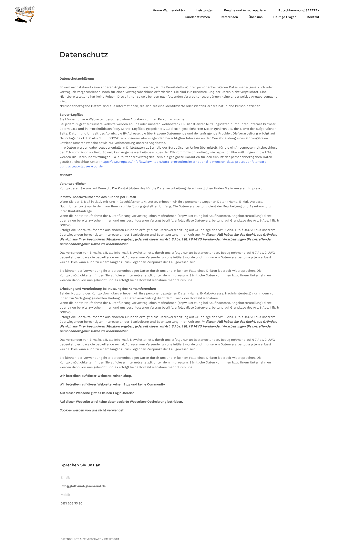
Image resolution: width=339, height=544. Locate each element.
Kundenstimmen (197, 17)
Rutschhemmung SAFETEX (298, 10)
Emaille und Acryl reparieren (246, 10)
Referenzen (229, 17)
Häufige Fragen (284, 17)
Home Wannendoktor (169, 10)
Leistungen (204, 10)
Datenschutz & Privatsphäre (81, 539)
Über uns (255, 17)
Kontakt (313, 17)
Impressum (111, 539)
